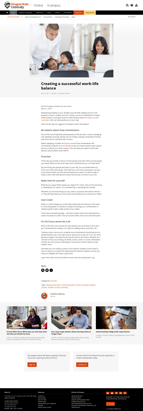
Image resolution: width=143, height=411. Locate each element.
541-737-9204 (18, 408)
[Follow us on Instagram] (121, 393)
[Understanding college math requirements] (116, 329)
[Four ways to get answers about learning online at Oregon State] (71, 329)
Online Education (68, 285)
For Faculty (110, 404)
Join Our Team (42, 400)
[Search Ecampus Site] (127, 5)
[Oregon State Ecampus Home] (45, 5)
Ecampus (53, 5)
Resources (26, 339)
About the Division (77, 396)
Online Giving (42, 402)
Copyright (109, 397)
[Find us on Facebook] (117, 393)
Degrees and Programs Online (81, 400)
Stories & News (13, 17)
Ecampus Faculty (30, 337)
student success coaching (58, 287)
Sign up (32, 364)
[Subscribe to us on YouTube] (112, 393)
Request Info (90, 12)
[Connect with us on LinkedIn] (108, 393)
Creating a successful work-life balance (70, 86)
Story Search (131, 17)
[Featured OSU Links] (132, 5)
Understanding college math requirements (113, 332)
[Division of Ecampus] (136, 5)
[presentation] (132, 5)
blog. (93, 257)
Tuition (49, 12)
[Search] (127, 5)
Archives (53, 281)
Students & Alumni (35, 339)
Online (38, 5)
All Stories (16, 337)
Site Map (40, 405)
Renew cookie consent (44, 407)
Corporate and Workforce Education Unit (84, 405)
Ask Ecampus (42, 398)
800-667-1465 (9, 408)
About (13, 12)
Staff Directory (76, 407)
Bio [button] (52, 296)
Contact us (82, 364)
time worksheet (65, 146)
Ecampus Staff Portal (114, 409)
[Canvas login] (125, 394)
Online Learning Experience (15, 339)
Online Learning (82, 285)
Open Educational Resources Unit (81, 403)
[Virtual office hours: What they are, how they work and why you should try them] (27, 329)
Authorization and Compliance (47, 403)
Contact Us (41, 396)
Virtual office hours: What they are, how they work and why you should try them (27, 333)
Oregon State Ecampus (11, 401)
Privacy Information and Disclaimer (116, 399)
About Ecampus (76, 398)
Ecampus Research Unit (78, 402)
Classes (57, 12)
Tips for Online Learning (72, 339)
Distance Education (53, 285)
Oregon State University (122, 397)
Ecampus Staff (40, 337)
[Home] (7, 12)
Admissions (39, 12)
